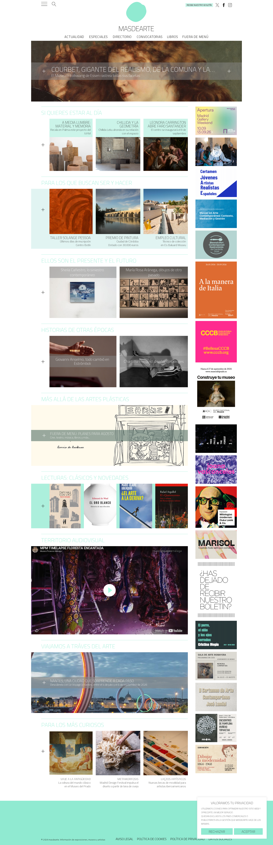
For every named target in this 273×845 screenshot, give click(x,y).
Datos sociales (220, 840)
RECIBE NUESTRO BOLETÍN (199, 5)
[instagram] (230, 5)
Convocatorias (149, 36)
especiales (98, 36)
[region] (232, 818)
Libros (172, 36)
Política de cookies (152, 840)
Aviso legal (124, 840)
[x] (217, 5)
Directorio (122, 36)
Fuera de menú (195, 36)
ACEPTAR (248, 831)
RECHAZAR (217, 831)
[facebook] (224, 5)
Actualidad (74, 36)
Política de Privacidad (187, 840)
